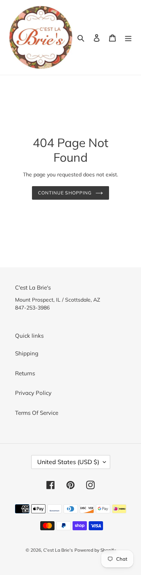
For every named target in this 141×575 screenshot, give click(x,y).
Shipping (26, 353)
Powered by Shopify (95, 550)
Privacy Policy (33, 392)
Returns (25, 373)
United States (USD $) (68, 462)
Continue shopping (65, 193)
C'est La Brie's (58, 550)
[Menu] (128, 37)
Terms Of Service (36, 412)
